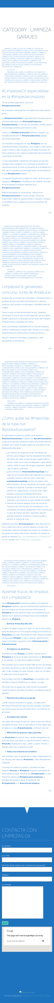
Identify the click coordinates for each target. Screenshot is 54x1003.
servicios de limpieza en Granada (27, 65)
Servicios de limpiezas (11, 67)
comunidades (8, 228)
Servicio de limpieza (34, 256)
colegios (15, 226)
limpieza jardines (23, 246)
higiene (27, 53)
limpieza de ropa (19, 407)
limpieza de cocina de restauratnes (18, 57)
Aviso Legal (45, 996)
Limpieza (11, 272)
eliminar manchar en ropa (37, 403)
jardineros (43, 230)
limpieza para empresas (12, 248)
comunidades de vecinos (25, 228)
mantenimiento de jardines (30, 254)
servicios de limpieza (20, 394)
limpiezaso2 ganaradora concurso (20, 276)
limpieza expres (27, 376)
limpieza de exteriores (24, 372)
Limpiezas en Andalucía (12, 250)
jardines (6, 232)
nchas (24, 583)
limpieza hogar (8, 246)
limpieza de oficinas (28, 242)
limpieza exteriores (17, 244)
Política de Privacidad (31, 996)
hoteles (34, 230)
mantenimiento (11, 254)
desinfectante (25, 362)
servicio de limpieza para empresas (17, 392)
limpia (12, 232)
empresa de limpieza (16, 72)
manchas (25, 386)
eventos (40, 228)
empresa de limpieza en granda (18, 405)
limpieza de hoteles (10, 242)
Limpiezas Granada (18, 63)
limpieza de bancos (26, 236)
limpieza (34, 53)
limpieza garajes (17, 59)
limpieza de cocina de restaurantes (28, 55)
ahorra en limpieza (16, 403)
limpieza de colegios (25, 272)
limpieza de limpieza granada (26, 274)
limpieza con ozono (31, 80)
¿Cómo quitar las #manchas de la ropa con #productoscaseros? (25, 424)
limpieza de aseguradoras (26, 368)
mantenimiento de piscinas (13, 256)
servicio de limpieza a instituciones (22, 259)
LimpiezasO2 (18, 409)
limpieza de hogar (38, 240)
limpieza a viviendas (11, 234)
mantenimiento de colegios (31, 278)
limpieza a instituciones (34, 232)
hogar (27, 230)
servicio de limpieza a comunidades (17, 258)
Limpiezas (29, 59)
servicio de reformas (20, 262)
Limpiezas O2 (33, 63)
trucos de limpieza (18, 398)
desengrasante (11, 362)
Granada (20, 53)
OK (43, 941)
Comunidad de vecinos (30, 226)
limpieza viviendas (31, 248)
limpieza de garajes (38, 82)
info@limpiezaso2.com (19, 973)
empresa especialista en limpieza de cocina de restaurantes (26, 77)
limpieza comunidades (30, 234)
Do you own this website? (16, 941)
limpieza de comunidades (21, 238)
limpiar (17, 364)
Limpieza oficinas (39, 246)
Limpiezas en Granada (11, 252)
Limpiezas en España (21, 61)
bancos (7, 226)
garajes (11, 53)
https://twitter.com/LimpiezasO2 (28, 540)
